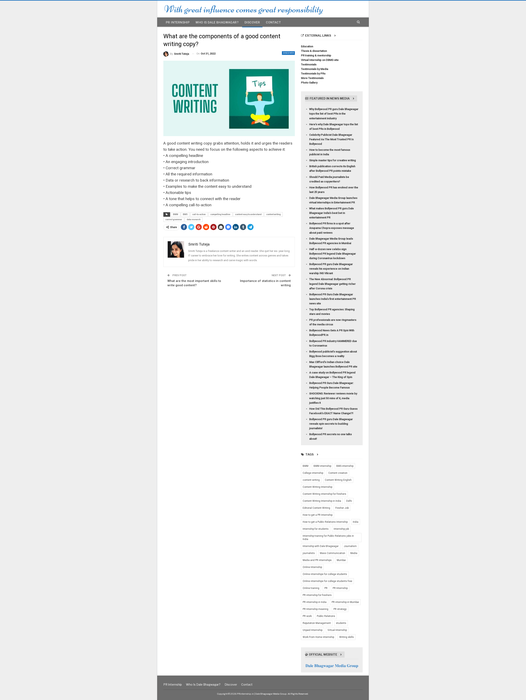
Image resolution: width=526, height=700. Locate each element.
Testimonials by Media (314, 69)
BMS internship (344, 466)
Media (353, 553)
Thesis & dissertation (314, 50)
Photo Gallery (309, 82)
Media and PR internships (317, 560)
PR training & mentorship (316, 55)
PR (326, 588)
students (341, 623)
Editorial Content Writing (316, 507)
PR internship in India (314, 602)
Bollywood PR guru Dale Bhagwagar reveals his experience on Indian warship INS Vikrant (331, 269)
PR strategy (340, 609)
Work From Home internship (318, 637)
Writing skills (346, 637)
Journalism (350, 546)
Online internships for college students (325, 574)
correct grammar (173, 219)
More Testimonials (312, 78)
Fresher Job (342, 507)
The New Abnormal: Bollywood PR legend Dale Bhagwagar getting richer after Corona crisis (332, 284)
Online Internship (312, 567)
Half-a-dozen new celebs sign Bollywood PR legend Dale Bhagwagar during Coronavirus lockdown (332, 254)
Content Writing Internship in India (322, 501)
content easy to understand (248, 214)
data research (194, 219)
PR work (307, 616)
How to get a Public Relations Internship (325, 521)
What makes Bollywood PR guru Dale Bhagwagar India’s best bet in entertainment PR (331, 213)
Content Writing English (338, 480)
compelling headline (220, 214)
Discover (252, 22)
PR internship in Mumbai (345, 602)
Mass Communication (332, 553)
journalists (309, 553)
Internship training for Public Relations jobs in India (328, 537)
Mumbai (341, 560)
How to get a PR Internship (317, 514)
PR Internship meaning (315, 609)
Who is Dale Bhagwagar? (217, 22)
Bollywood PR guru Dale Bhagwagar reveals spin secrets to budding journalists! (331, 424)
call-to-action (199, 214)
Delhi (349, 501)
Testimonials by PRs (313, 73)
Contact (273, 22)
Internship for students (316, 528)
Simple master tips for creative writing (332, 160)
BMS (185, 214)
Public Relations (326, 616)
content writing (273, 214)
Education (307, 46)
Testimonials (308, 64)
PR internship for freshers (317, 595)
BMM (175, 214)
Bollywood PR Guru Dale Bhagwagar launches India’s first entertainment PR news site (332, 299)
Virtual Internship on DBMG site (320, 59)
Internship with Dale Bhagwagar (321, 546)
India (355, 521)
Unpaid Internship (312, 630)
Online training (311, 588)
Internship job (341, 528)
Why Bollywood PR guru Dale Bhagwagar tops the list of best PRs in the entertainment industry (333, 114)
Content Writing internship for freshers (324, 494)
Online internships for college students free (327, 581)
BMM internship (322, 466)
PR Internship (178, 22)
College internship (313, 473)
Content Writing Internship (317, 487)
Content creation (337, 473)
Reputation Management (317, 623)
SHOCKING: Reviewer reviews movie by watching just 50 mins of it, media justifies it (333, 398)
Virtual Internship (337, 630)
